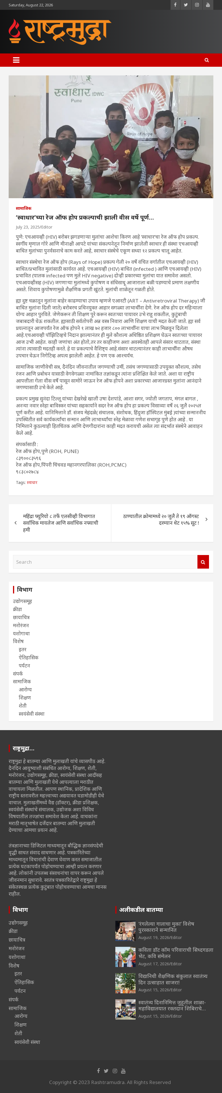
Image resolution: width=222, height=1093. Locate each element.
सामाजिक (24, 208)
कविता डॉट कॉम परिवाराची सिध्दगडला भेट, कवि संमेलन (175, 953)
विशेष (18, 641)
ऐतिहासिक (28, 657)
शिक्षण (25, 697)
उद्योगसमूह (22, 601)
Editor (46, 227)
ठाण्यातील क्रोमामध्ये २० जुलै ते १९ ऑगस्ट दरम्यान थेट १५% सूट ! (161, 519)
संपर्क (18, 673)
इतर (22, 649)
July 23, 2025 (28, 227)
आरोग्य (25, 689)
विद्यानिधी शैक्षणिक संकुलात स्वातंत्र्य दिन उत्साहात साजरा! (173, 979)
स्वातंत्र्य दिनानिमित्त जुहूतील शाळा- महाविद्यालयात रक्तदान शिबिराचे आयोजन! (172, 1008)
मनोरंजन (21, 625)
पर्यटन (24, 665)
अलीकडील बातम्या (141, 910)
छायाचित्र (21, 617)
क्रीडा (17, 609)
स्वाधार (32, 482)
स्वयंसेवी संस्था (32, 713)
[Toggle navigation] (16, 60)
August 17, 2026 (153, 963)
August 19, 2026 (153, 937)
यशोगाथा (21, 633)
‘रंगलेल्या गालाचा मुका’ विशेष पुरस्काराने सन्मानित (166, 927)
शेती (23, 705)
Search (203, 562)
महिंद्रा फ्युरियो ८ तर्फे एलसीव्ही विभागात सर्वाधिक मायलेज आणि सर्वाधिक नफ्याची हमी (60, 523)
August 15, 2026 (153, 989)
